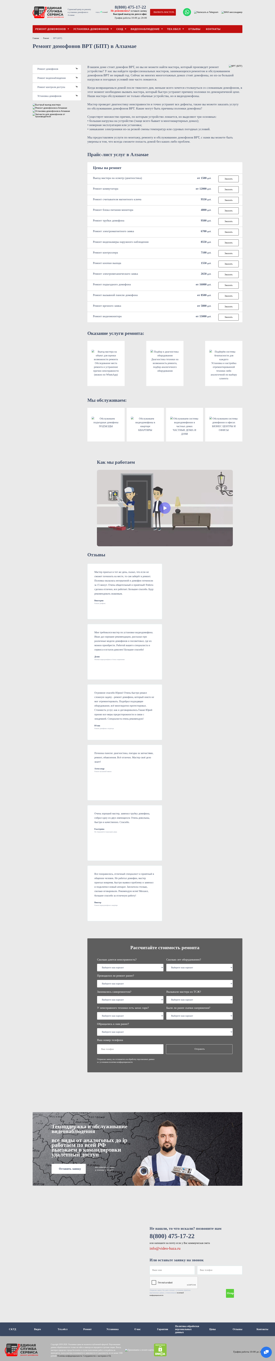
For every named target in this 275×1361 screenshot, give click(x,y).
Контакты (213, 29)
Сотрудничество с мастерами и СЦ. (97, 1356)
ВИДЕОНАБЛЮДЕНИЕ (145, 29)
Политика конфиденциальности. (70, 1356)
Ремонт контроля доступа (57, 87)
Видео (37, 1329)
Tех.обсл (174, 29)
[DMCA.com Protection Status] (160, 1350)
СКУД (119, 29)
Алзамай (105, 12)
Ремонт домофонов (50, 29)
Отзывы (194, 29)
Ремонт (46, 38)
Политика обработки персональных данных (187, 1329)
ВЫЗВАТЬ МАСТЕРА (164, 12)
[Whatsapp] (187, 12)
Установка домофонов (91, 29)
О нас (137, 1329)
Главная (36, 38)
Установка (112, 1329)
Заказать (229, 179)
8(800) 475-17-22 (130, 7)
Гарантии (162, 1329)
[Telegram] (206, 12)
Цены (212, 1329)
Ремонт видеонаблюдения (57, 77)
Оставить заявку (70, 1168)
